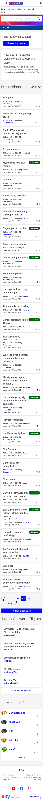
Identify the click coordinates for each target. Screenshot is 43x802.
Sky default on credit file (17, 657)
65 (18, 598)
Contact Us (37, 780)
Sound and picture (13, 273)
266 (10, 603)
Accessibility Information (32, 777)
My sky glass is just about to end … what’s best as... (15, 380)
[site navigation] (2, 3)
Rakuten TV (10, 680)
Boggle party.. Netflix (14, 228)
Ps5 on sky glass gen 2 (15, 257)
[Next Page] (16, 603)
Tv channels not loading (16, 306)
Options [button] (34, 87)
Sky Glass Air (10, 336)
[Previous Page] (3, 598)
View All (21, 757)
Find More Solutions (21, 691)
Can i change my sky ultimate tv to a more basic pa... (14, 400)
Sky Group (6, 782)
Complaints (6, 780)
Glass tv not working (14, 244)
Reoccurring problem (14, 195)
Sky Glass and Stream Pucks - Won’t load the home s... (15, 513)
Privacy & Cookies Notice (11, 777)
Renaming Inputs (12, 149)
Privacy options (7, 775)
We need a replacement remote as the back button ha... (15, 358)
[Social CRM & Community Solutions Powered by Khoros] (35, 796)
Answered (34, 163)
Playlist (7, 179)
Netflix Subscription (14, 433)
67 (29, 598)
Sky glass (8, 97)
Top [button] (22, 770)
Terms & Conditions (34, 775)
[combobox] (19, 18)
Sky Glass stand (12, 669)
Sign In (40, 3)
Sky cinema (9, 479)
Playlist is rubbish (13, 419)
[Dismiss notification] (40, 10)
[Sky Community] (14, 3)
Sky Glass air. (10, 449)
